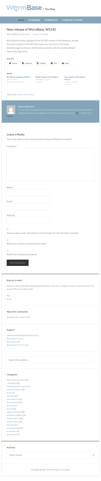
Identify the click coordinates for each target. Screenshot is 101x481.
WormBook (51, 20)
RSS (8, 295)
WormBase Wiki (13, 342)
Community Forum (72, 20)
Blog (21, 20)
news (19, 94)
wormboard (12, 431)
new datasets (12, 399)
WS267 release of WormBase (47, 77)
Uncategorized (13, 428)
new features (12, 402)
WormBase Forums (15, 338)
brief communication (15, 380)
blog (77, 113)
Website (11, 215)
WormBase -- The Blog (31, 8)
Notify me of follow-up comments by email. (27, 243)
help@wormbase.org (30, 335)
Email (10, 201)
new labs (10, 405)
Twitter (10, 116)
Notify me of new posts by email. (22, 254)
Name (10, 187)
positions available (14, 415)
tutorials (10, 425)
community (11, 383)
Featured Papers (14, 389)
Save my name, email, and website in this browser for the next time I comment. (43, 233)
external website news (16, 386)
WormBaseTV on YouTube (18, 345)
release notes (28, 94)
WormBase (34, 20)
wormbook (11, 434)
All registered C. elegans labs (18, 317)
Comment (12, 146)
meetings (10, 396)
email (9, 299)
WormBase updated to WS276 (18, 77)
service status (12, 421)
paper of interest (14, 412)
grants (9, 392)
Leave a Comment (40, 34)
